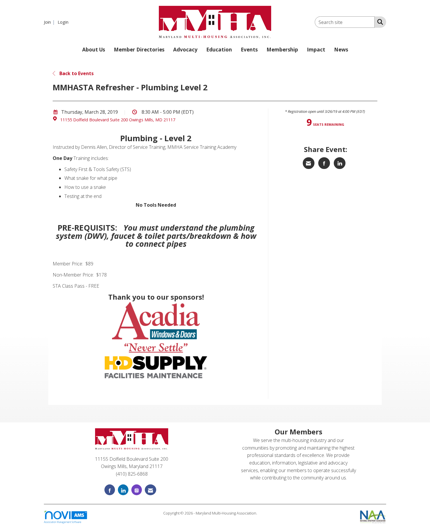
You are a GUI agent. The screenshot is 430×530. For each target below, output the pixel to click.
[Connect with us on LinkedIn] (123, 489)
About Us (93, 49)
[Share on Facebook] (324, 163)
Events (249, 49)
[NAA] (373, 516)
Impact (316, 49)
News (341, 49)
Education (219, 49)
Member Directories (139, 49)
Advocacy (185, 49)
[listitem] (50, 22)
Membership (282, 49)
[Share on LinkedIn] (339, 163)
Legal (262, 513)
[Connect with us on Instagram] (136, 489)
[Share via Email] (308, 163)
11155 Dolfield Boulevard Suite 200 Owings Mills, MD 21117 (117, 119)
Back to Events (76, 73)
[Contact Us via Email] (150, 489)
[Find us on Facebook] (109, 489)
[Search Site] (379, 21)
